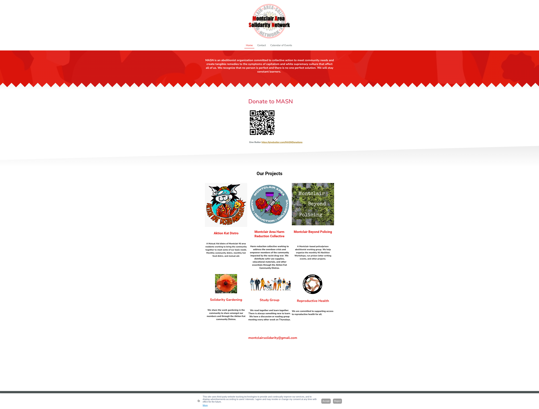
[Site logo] (269, 21)
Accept (326, 401)
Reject (337, 401)
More (205, 405)
